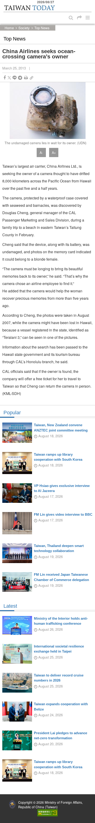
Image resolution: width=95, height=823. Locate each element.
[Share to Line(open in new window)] (14, 77)
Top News (42, 27)
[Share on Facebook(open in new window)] (4, 77)
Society (24, 27)
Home (9, 27)
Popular (12, 412)
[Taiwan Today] (29, 7)
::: (4, 2)
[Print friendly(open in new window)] (26, 77)
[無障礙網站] (47, 812)
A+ (54, 152)
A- (41, 152)
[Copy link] (31, 77)
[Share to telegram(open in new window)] (20, 77)
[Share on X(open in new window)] (9, 77)
